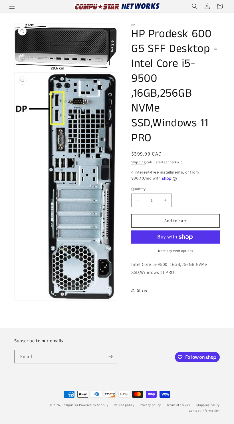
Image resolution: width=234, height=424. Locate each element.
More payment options (175, 250)
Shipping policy (208, 405)
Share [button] (142, 290)
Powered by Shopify (93, 405)
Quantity (138, 188)
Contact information (204, 411)
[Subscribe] (110, 356)
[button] (12, 6)
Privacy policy (150, 405)
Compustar (70, 405)
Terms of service (179, 405)
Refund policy (124, 405)
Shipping (138, 162)
